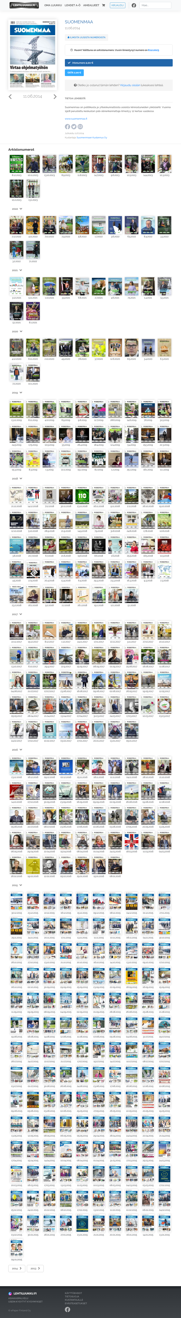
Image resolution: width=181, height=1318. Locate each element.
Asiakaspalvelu (18, 1298)
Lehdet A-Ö (72, 5)
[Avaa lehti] (16, 163)
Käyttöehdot (73, 1293)
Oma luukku (53, 5)
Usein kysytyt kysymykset (25, 1301)
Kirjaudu (118, 5)
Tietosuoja (72, 1296)
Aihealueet (91, 5)
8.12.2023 (153, 49)
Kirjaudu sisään (130, 85)
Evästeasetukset (76, 1303)
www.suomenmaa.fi (76, 118)
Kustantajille (74, 1300)
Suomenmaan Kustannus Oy (92, 137)
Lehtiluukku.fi (25, 1293)
